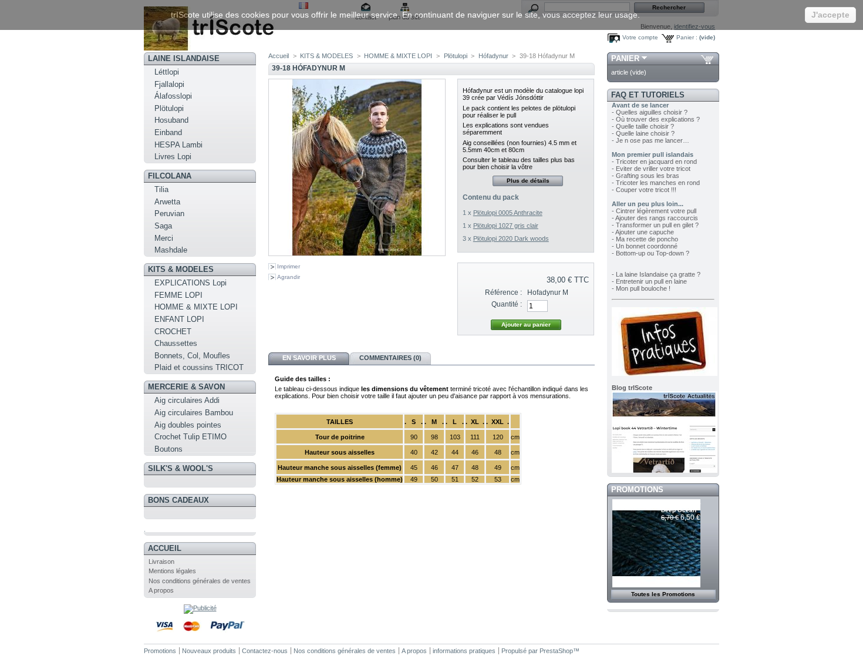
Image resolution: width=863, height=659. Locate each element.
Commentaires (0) (390, 357)
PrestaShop (556, 650)
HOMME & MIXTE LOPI (196, 306)
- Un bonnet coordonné (644, 246)
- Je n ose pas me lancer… (650, 140)
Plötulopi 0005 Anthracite (507, 212)
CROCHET (172, 331)
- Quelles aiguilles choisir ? (649, 112)
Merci (163, 238)
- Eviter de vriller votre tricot (651, 168)
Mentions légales (172, 570)
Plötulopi (169, 108)
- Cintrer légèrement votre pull (654, 210)
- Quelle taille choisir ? (643, 126)
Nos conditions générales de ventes (200, 580)
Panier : (686, 37)
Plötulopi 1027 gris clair (505, 225)
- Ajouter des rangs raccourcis (655, 217)
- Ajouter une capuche (643, 232)
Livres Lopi (172, 156)
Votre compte (640, 37)
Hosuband (171, 120)
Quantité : (506, 304)
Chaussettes (175, 343)
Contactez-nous (265, 650)
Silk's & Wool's (180, 468)
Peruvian (169, 213)
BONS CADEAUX (178, 500)
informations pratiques (464, 650)
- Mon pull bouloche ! (641, 288)
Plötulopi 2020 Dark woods (511, 238)
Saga (163, 225)
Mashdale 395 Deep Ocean (681, 506)
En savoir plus (309, 357)
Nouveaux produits (209, 650)
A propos (161, 590)
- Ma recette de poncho (645, 239)
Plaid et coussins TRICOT (199, 367)
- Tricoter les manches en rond (656, 182)
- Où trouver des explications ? (656, 119)
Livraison (161, 561)
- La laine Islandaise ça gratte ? (656, 274)
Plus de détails (528, 180)
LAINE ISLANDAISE (184, 58)
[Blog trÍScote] (664, 470)
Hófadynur (493, 55)
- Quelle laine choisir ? (643, 133)
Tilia (161, 189)
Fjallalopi (169, 84)
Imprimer (288, 266)
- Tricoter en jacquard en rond (654, 161)
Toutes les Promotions (663, 594)
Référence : (503, 292)
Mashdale (170, 250)
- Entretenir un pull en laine (649, 281)
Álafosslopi (173, 96)
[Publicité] (200, 607)
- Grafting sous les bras (645, 175)
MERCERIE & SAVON (186, 386)
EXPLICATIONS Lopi (190, 282)
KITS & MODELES (181, 269)
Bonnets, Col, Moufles (192, 355)
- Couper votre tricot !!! (644, 189)
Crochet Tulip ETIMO (190, 436)
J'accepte (830, 14)
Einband (168, 132)
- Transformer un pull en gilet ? (655, 224)
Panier (625, 58)
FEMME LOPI (178, 295)
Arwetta (167, 201)
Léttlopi (166, 72)
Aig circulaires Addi (187, 400)
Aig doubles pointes (187, 425)
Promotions (637, 489)
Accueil (164, 548)
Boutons (168, 449)
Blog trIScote (632, 387)
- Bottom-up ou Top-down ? (650, 253)
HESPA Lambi (178, 144)
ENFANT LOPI (179, 319)
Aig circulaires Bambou (193, 412)
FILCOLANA (169, 176)
